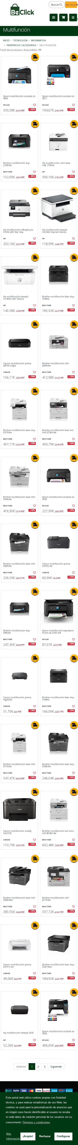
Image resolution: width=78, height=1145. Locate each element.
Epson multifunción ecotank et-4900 (19, 97)
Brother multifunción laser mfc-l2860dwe (19, 899)
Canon (6, 372)
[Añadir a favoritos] (34, 105)
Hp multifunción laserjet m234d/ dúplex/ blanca (54, 231)
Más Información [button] (13, 1136)
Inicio (6, 40)
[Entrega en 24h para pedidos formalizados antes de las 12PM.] (35, 57)
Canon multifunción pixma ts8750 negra (17, 364)
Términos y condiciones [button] (36, 1122)
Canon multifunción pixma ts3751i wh (17, 966)
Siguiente (56, 1066)
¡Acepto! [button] (28, 1136)
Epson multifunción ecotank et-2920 (58, 498)
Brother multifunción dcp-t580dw (16, 632)
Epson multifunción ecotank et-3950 (58, 1032)
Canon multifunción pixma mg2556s (17, 698)
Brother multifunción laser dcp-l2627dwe (58, 966)
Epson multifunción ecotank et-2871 (58, 97)
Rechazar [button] (45, 1136)
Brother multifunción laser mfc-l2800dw (19, 565)
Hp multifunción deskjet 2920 (18, 1033)
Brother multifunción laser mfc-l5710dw (19, 765)
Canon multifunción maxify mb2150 (17, 832)
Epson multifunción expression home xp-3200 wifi (58, 632)
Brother (7, 171)
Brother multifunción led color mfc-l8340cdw (58, 832)
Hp (43, 171)
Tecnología (20, 40)
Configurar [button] (63, 1136)
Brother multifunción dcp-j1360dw (16, 164)
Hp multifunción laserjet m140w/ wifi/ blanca (15, 298)
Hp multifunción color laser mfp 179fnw (56, 164)
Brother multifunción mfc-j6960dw (55, 364)
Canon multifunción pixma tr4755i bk (56, 565)
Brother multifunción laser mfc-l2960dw (19, 498)
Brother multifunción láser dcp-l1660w (58, 298)
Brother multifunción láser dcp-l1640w (58, 698)
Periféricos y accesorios (21, 45)
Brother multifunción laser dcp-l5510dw (19, 431)
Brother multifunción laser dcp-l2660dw (58, 765)
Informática (38, 40)
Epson (6, 105)
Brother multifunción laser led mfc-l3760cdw (57, 431)
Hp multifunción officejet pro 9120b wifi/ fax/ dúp (18, 231)
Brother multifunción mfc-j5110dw (55, 899)
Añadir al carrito (20, 118)
